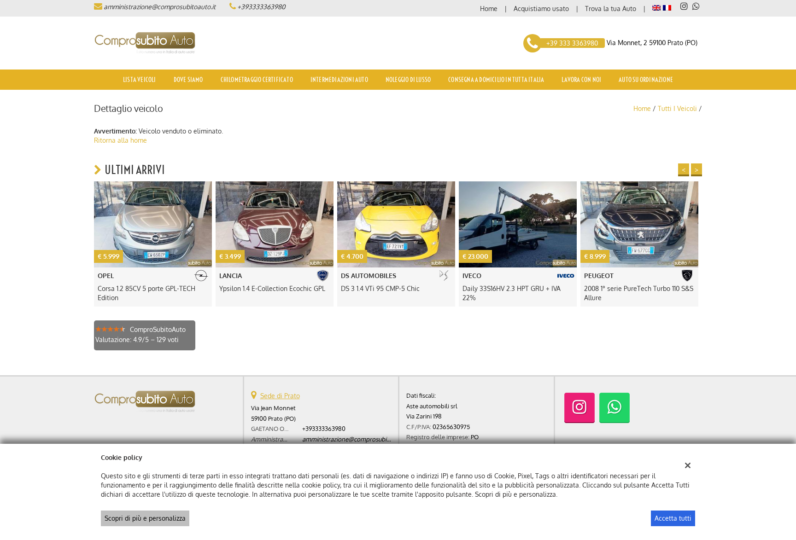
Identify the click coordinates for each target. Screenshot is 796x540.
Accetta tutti (673, 518)
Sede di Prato (280, 396)
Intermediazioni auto (339, 79)
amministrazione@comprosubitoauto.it (160, 7)
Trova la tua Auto (610, 8)
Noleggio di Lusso (408, 79)
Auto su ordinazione (646, 79)
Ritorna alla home (120, 140)
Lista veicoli (139, 79)
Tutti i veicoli (677, 108)
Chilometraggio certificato (257, 79)
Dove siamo (188, 79)
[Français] (667, 7)
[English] (656, 7)
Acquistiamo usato (541, 8)
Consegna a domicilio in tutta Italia (496, 79)
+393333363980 (261, 7)
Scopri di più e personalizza (145, 518)
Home (489, 8)
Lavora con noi (581, 79)
